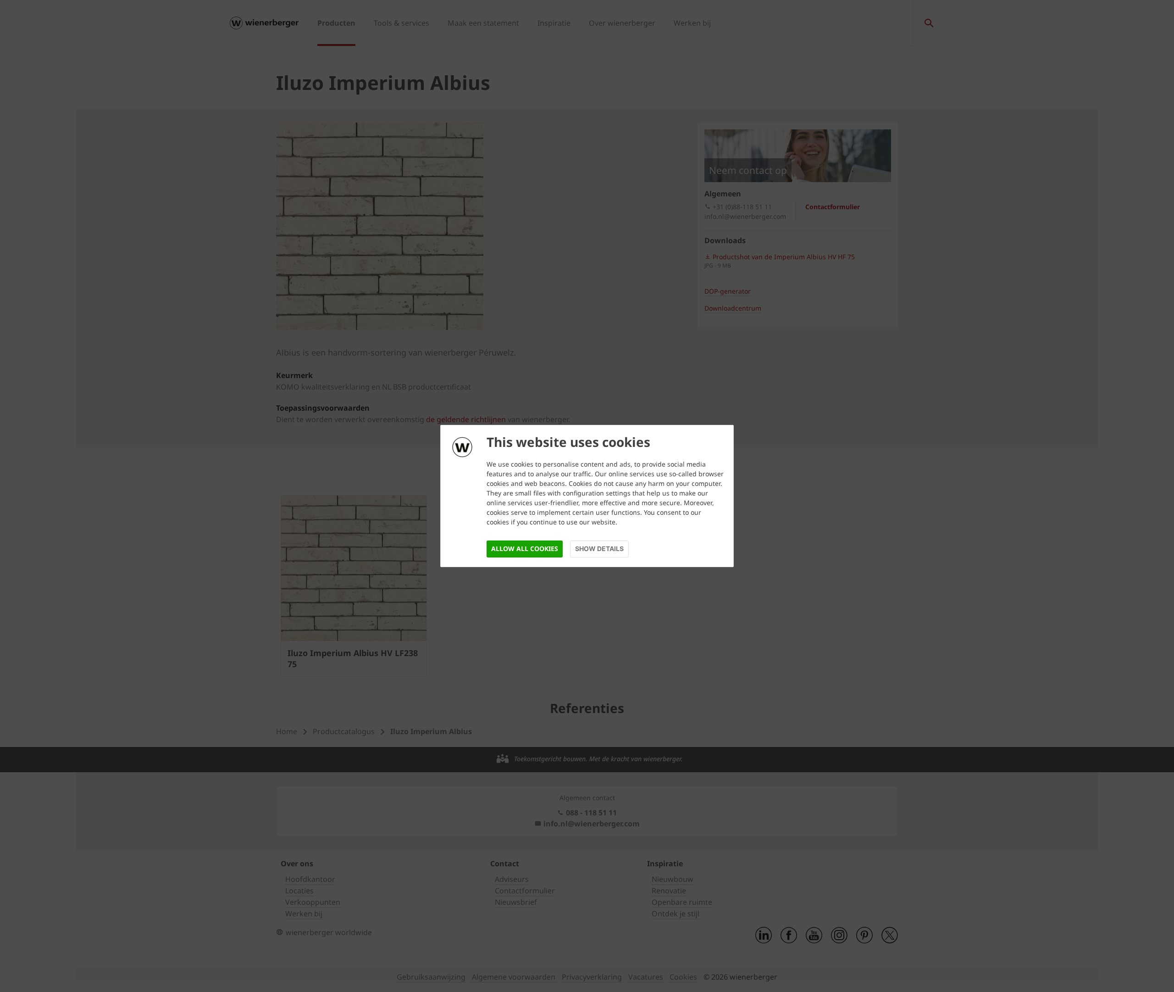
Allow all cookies (524, 548)
